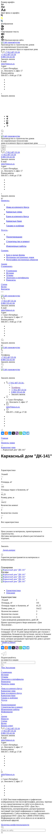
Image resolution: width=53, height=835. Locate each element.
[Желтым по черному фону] (2, 18)
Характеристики (13, 590)
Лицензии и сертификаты (17, 278)
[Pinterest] (7, 126)
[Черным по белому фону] (2, 16)
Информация (6, 712)
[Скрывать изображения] (2, 29)
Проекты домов (8, 684)
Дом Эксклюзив (8, 668)
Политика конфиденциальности (15, 825)
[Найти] (3, 149)
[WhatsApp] (20, 433)
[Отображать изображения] (2, 26)
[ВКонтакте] (7, 116)
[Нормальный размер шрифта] (3, 7)
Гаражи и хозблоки (9, 698)
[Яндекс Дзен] (7, 123)
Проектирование (8, 705)
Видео (4, 723)
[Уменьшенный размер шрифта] (2, 4)
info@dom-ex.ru (8, 64)
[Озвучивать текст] (2, 35)
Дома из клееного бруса (11, 688)
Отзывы (9, 275)
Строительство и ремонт (12, 707)
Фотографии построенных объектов (22, 260)
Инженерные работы (10, 709)
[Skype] (24, 433)
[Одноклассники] (6, 433)
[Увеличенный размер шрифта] (3, 10)
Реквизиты (11, 280)
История (10, 273)
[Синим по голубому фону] (2, 21)
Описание (10, 593)
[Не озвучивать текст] (2, 38)
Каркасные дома (8, 691)
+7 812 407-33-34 (12, 52)
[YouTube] (7, 121)
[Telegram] (7, 119)
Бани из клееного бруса (11, 693)
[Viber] (17, 433)
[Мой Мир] (9, 433)
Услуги (4, 700)
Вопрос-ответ (7, 726)
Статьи (4, 721)
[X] (13, 433)
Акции (4, 716)
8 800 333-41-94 (8, 57)
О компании (11, 271)
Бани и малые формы (15, 255)
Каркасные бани (8, 695)
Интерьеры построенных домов (20, 257)
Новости (5, 719)
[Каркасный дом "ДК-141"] (13, 570)
